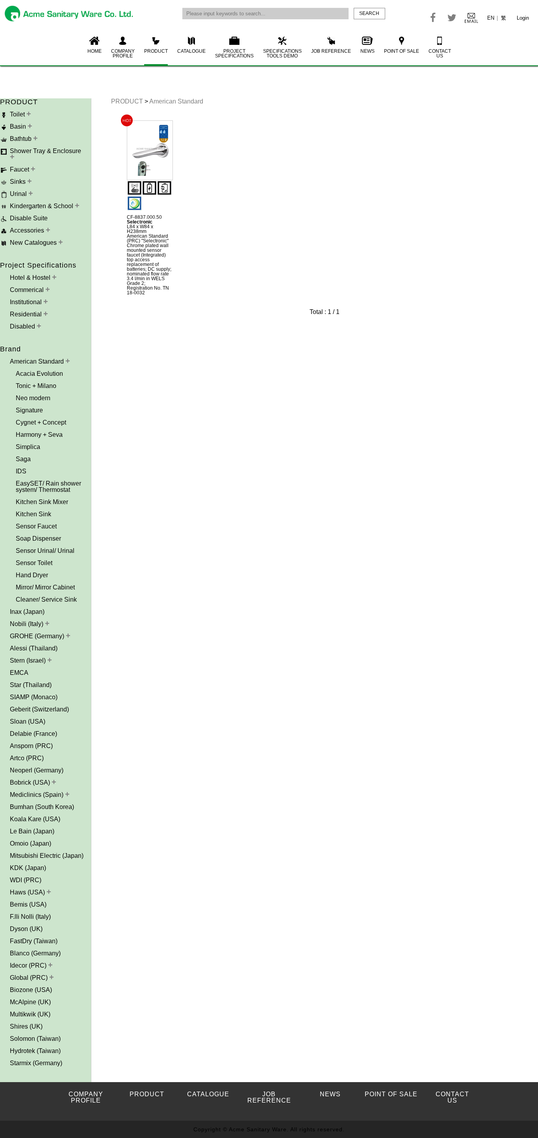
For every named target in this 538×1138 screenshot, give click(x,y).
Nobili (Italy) (27, 624)
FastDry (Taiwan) (34, 941)
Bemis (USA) (28, 904)
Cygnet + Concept (41, 422)
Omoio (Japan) (30, 843)
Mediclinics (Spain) (37, 794)
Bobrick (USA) (31, 782)
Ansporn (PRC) (31, 746)
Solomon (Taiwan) (35, 1038)
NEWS (367, 51)
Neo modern (33, 398)
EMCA (19, 672)
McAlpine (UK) (30, 1002)
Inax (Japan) (27, 611)
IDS (21, 471)
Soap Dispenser (38, 538)
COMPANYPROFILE (123, 53)
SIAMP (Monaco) (34, 697)
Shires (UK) (26, 1026)
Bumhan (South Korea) (42, 807)
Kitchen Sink (33, 514)
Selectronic (139, 222)
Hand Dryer (32, 575)
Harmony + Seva (39, 434)
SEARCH (369, 13)
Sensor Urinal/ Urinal (45, 550)
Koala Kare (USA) (35, 819)
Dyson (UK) (26, 929)
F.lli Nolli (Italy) (30, 916)
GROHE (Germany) (38, 636)
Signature (29, 410)
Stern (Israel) (28, 660)
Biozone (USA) (31, 990)
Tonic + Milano (36, 385)
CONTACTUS (440, 53)
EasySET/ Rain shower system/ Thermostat (48, 486)
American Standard (37, 361)
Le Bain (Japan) (32, 831)
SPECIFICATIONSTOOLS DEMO (282, 53)
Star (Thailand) (31, 685)
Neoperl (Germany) (36, 770)
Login (523, 18)
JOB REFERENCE (331, 51)
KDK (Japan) (28, 868)
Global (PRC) (29, 977)
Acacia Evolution (39, 373)
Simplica (28, 446)
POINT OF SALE (401, 51)
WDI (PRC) (25, 880)
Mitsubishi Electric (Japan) (46, 855)
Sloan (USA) (27, 721)
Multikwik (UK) (30, 1014)
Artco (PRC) (27, 758)
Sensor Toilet (34, 563)
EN (490, 18)
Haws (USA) (28, 892)
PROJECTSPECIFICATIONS (234, 53)
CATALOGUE (191, 51)
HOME (94, 51)
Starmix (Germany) (36, 1063)
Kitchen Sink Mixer (42, 502)
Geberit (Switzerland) (39, 709)
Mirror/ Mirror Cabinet (45, 587)
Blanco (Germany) (35, 953)
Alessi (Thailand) (34, 648)
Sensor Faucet (36, 526)
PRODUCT (156, 51)
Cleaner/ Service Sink (46, 599)
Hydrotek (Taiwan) (35, 1050)
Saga (23, 459)
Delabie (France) (33, 733)
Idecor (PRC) (29, 965)
